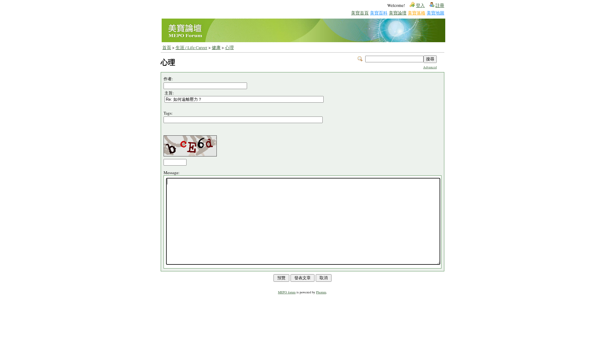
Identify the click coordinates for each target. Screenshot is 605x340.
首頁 (166, 47)
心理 (229, 47)
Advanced (430, 67)
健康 (216, 47)
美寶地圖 (435, 13)
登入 (420, 5)
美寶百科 (379, 13)
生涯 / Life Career (191, 47)
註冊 (439, 5)
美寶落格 (416, 13)
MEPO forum (287, 292)
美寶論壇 (397, 13)
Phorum (321, 292)
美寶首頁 (360, 13)
